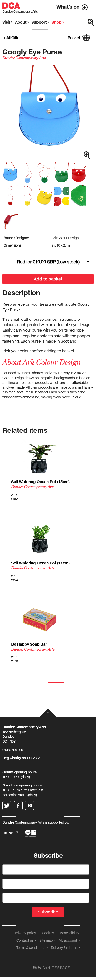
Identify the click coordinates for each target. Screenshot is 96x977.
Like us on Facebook (18, 805)
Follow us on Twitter (6, 805)
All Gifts (12, 38)
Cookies (48, 933)
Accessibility (69, 933)
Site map (46, 940)
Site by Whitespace (51, 967)
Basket (74, 38)
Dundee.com (11, 833)
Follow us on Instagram (29, 805)
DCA (11, 5)
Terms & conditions (30, 947)
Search (91, 22)
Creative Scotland (31, 833)
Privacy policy (25, 933)
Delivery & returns (64, 947)
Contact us (24, 940)
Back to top (48, 712)
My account (68, 940)
